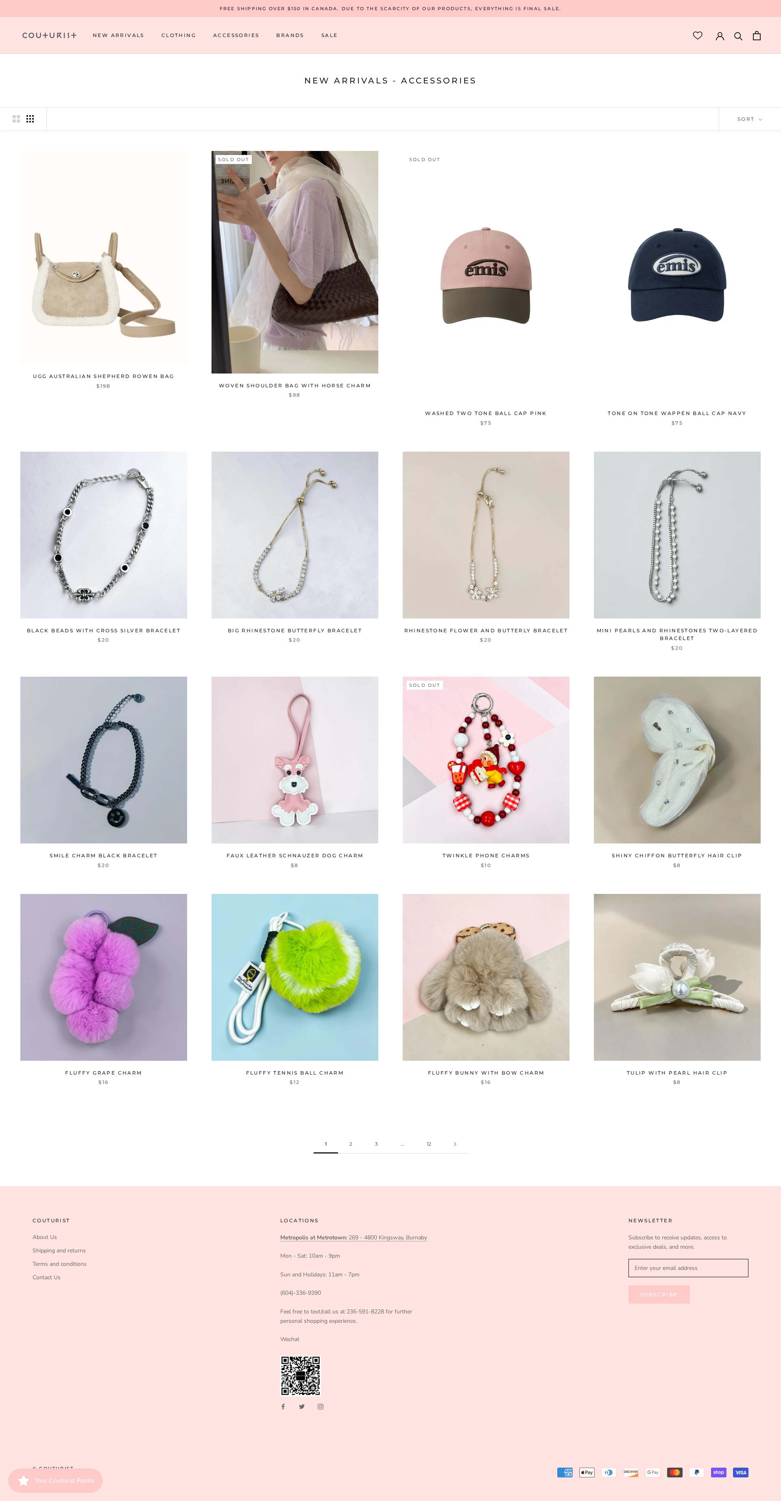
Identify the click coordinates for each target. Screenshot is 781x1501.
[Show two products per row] (16, 118)
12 (429, 1144)
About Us (45, 1237)
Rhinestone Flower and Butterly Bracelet (486, 630)
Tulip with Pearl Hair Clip (677, 1073)
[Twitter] (302, 1406)
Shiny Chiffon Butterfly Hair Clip (677, 855)
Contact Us (47, 1277)
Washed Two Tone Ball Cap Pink (486, 413)
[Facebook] (283, 1406)
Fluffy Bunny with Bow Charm (486, 1073)
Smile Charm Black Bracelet (103, 855)
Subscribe (659, 1294)
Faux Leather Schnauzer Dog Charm (295, 855)
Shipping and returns (59, 1250)
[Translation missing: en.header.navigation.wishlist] (697, 35)
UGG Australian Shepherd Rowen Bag (103, 376)
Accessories (236, 36)
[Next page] (455, 1144)
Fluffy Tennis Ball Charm (295, 1073)
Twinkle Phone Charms (486, 855)
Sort (747, 119)
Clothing (178, 36)
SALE (329, 36)
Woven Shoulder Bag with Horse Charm (295, 385)
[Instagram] (320, 1406)
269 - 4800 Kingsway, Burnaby (353, 1237)
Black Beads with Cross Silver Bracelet (104, 630)
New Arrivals (118, 36)
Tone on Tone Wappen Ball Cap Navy (677, 413)
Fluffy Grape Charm (103, 1073)
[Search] (738, 35)
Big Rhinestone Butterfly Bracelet (295, 630)
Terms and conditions (60, 1264)
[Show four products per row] (30, 118)
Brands (290, 36)
